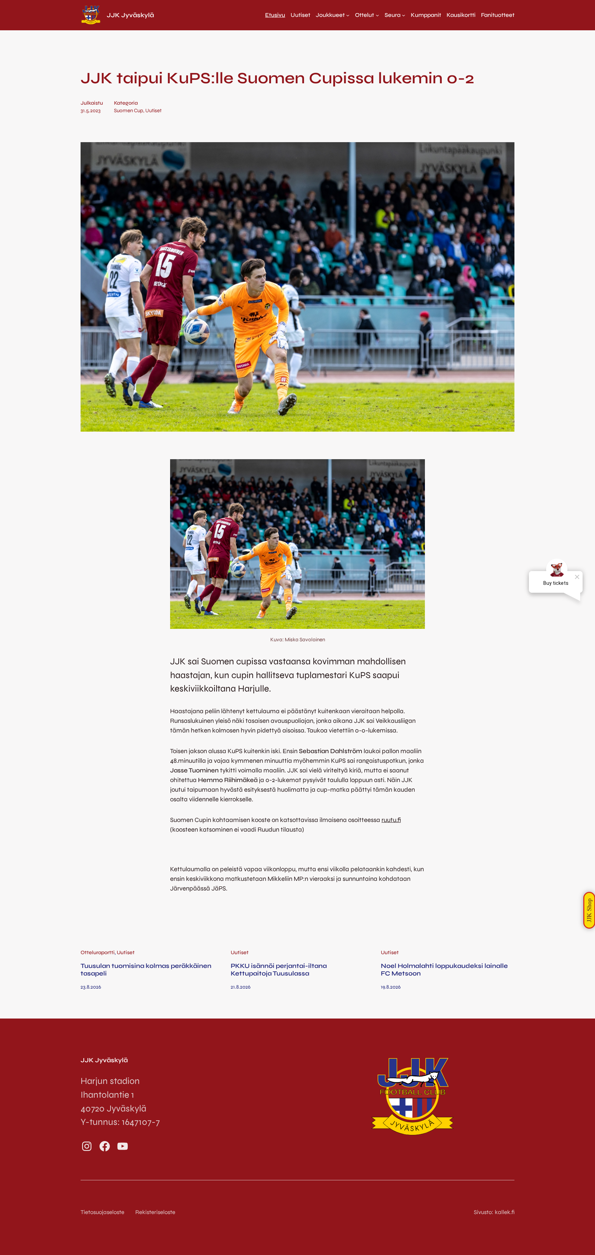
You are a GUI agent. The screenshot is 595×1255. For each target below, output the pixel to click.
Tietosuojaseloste (102, 1212)
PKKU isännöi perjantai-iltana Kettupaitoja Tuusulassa (279, 969)
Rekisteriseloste (155, 1212)
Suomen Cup (128, 110)
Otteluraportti (98, 952)
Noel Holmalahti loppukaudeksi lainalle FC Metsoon (444, 969)
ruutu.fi (391, 820)
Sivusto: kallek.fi (494, 1212)
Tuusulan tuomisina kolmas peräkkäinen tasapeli (146, 969)
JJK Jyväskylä (130, 15)
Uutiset (153, 110)
